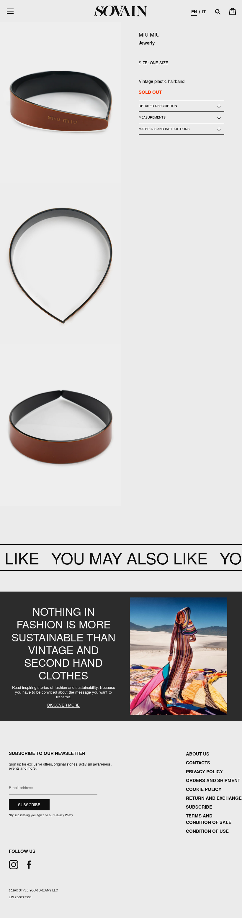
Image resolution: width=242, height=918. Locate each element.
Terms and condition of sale (208, 819)
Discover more (63, 705)
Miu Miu (149, 34)
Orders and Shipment (213, 780)
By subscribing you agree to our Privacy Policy (41, 815)
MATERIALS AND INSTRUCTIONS (164, 128)
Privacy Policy (204, 771)
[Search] (217, 12)
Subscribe (199, 807)
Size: (144, 62)
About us (197, 754)
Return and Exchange (214, 798)
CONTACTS (198, 762)
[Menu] (10, 11)
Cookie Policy (203, 789)
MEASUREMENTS (152, 117)
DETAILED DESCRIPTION (158, 105)
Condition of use (207, 831)
